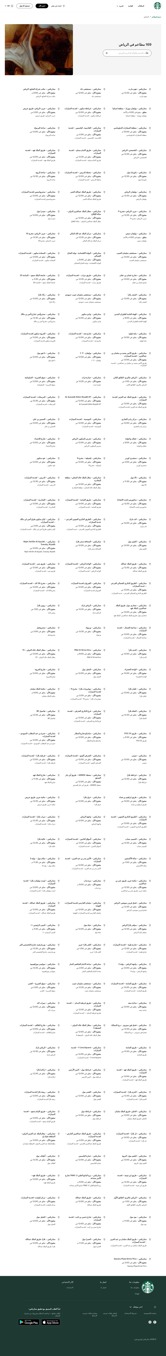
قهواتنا (137, 1294)
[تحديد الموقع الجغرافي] (107, 53)
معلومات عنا (135, 1287)
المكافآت (141, 6)
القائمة (130, 6)
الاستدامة (70, 1287)
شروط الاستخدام (130, 1313)
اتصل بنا (103, 1287)
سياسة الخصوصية (150, 1313)
